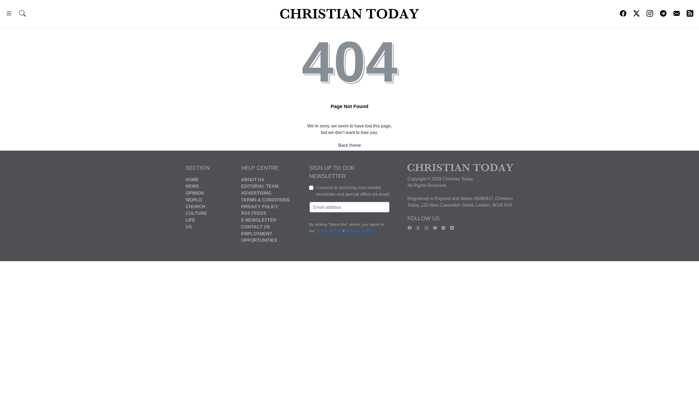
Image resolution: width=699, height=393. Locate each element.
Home (192, 179)
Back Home (349, 145)
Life (190, 220)
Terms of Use (328, 231)
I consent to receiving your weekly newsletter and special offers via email (352, 190)
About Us (252, 179)
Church (195, 206)
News (192, 186)
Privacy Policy (259, 206)
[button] (9, 14)
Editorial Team (260, 186)
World (194, 200)
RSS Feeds (253, 213)
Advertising (256, 193)
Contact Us (255, 227)
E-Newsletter (258, 220)
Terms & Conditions (265, 200)
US (189, 227)
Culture (196, 213)
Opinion (195, 193)
